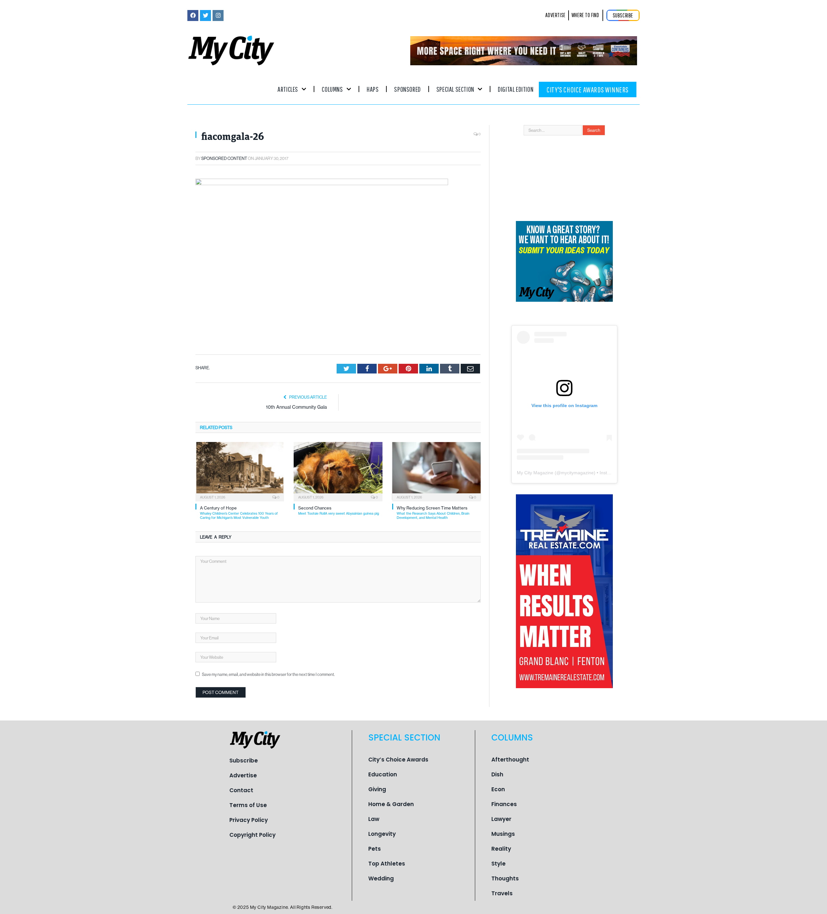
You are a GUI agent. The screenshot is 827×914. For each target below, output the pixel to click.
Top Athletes (386, 863)
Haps (373, 89)
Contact (241, 790)
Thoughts (505, 878)
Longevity (382, 834)
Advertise (243, 775)
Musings (503, 834)
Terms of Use (248, 805)
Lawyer (501, 819)
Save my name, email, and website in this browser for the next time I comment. (268, 674)
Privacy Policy (248, 820)
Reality (501, 849)
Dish (497, 774)
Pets (374, 849)
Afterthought (510, 759)
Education (382, 774)
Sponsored (407, 89)
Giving (377, 789)
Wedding (381, 878)
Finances (504, 804)
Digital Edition (515, 89)
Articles (287, 89)
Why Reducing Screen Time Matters (433, 512)
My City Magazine (535, 472)
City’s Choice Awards (398, 759)
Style (498, 863)
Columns (332, 89)
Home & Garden (391, 804)
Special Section (455, 89)
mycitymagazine (577, 472)
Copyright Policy (252, 835)
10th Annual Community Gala (296, 407)
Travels (502, 893)
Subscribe (243, 760)
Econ (498, 789)
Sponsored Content (224, 158)
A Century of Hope (239, 512)
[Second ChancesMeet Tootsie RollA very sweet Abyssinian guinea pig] (338, 471)
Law (373, 819)
